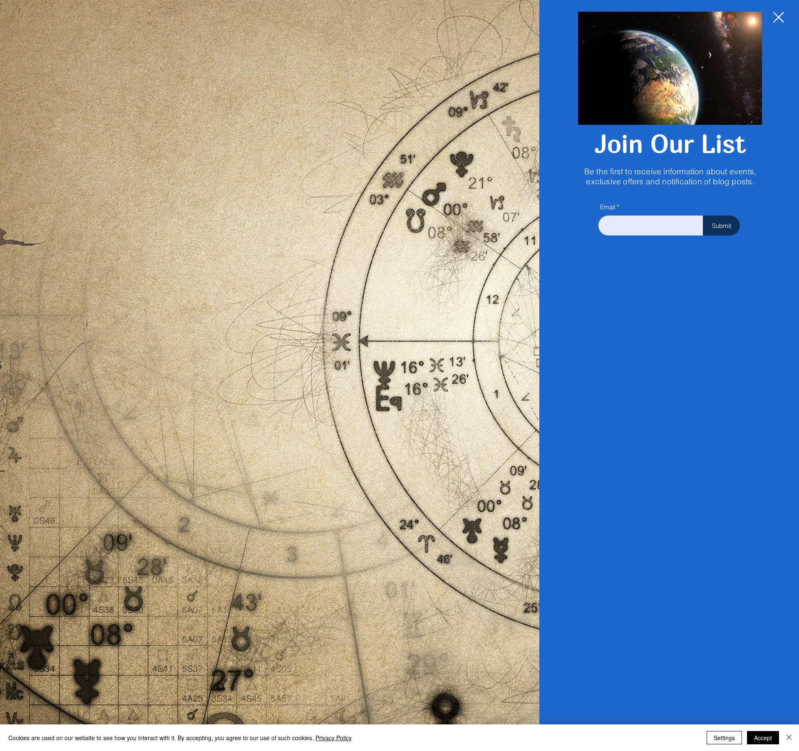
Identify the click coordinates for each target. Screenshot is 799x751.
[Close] (789, 737)
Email (607, 207)
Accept (763, 738)
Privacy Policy (333, 738)
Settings (724, 738)
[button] (778, 17)
